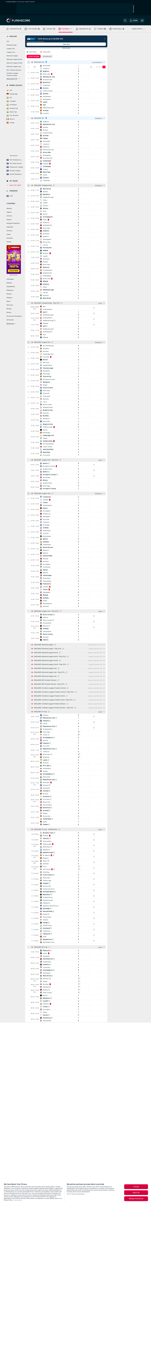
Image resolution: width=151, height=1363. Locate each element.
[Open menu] (142, 20)
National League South (14, 63)
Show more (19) (12, 79)
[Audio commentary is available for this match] (91, 67)
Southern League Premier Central (12, 74)
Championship (12, 45)
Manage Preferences (136, 1198)
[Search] (125, 20)
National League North (14, 59)
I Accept (136, 1187)
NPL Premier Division (14, 70)
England (46, 52)
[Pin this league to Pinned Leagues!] (54, 185)
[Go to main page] (23, 20)
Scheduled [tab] (47, 56)
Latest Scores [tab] (33, 56)
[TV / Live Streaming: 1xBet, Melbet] (97, 67)
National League (12, 56)
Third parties (17, 1200)
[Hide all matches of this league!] (104, 62)
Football (33, 52)
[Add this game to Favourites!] (28, 67)
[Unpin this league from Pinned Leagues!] (46, 62)
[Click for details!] (66, 67)
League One (11, 49)
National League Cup (14, 66)
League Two (11, 52)
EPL (8, 41)
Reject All (136, 1192)
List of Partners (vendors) (75, 1194)
